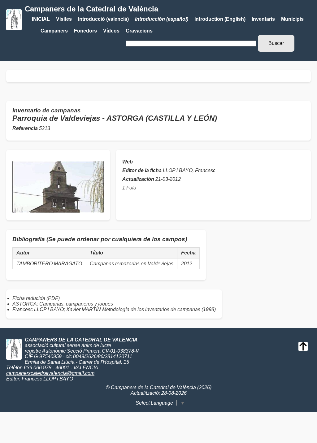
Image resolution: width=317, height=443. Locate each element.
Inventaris (263, 19)
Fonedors (85, 30)
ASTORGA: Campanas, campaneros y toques (62, 303)
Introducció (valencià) (103, 19)
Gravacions (139, 30)
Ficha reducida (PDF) (36, 298)
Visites (64, 19)
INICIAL (41, 19)
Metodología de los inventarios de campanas (151, 309)
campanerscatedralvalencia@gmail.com (50, 373)
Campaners (54, 30)
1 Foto (129, 187)
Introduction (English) (219, 19)
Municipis (292, 19)
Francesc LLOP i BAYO (47, 378)
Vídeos (111, 30)
